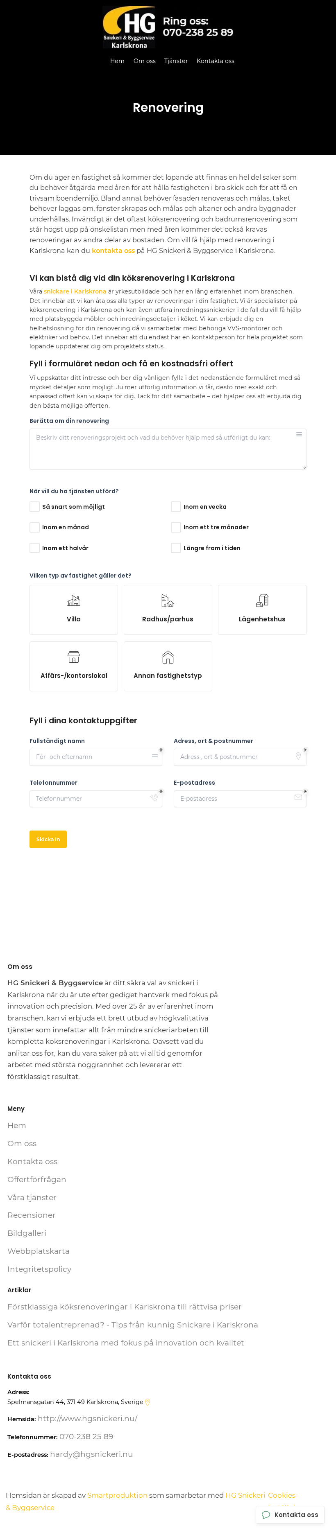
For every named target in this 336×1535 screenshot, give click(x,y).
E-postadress (194, 783)
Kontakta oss (215, 61)
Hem (117, 61)
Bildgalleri (26, 1233)
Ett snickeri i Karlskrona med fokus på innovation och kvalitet (125, 1343)
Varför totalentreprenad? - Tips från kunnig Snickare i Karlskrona (132, 1325)
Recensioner (31, 1215)
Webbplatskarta (38, 1251)
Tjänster (176, 61)
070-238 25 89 (86, 1436)
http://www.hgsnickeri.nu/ (87, 1418)
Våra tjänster (32, 1197)
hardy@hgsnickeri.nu (91, 1454)
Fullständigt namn (57, 741)
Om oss (145, 61)
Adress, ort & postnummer (213, 741)
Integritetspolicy (39, 1269)
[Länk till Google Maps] (147, 1402)
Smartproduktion (117, 1495)
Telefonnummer (53, 783)
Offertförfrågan (36, 1179)
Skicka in (48, 839)
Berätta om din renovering (69, 421)
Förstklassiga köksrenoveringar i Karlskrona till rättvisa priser (124, 1307)
